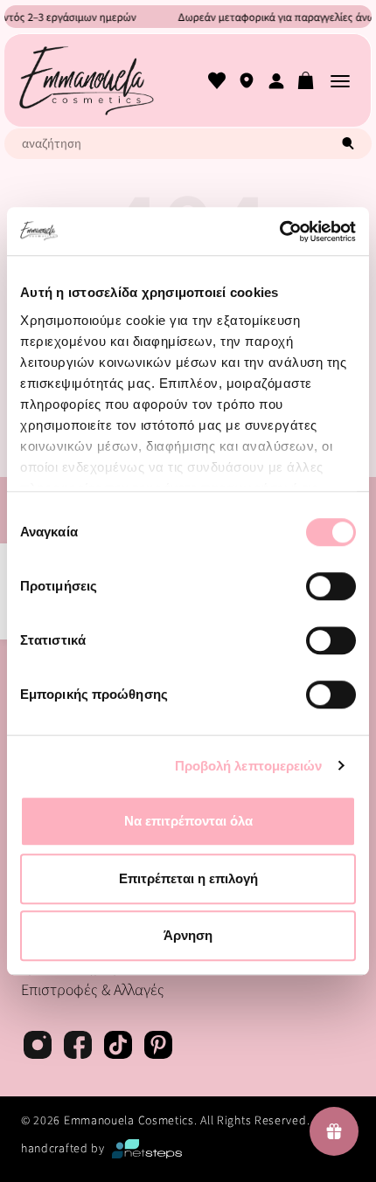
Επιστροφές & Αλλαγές (92, 989)
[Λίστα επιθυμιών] (217, 80)
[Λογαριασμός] (276, 80)
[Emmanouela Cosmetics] (86, 80)
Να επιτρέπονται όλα (188, 820)
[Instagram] (37, 1047)
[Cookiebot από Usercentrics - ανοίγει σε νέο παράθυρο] (279, 231)
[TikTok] (118, 1047)
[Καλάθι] (306, 80)
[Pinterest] (158, 1047)
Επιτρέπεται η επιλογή (188, 878)
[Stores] (246, 80)
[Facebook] (77, 1047)
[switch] (331, 586)
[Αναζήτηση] (348, 143)
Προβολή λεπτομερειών (249, 765)
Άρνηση (188, 935)
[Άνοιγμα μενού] (340, 80)
